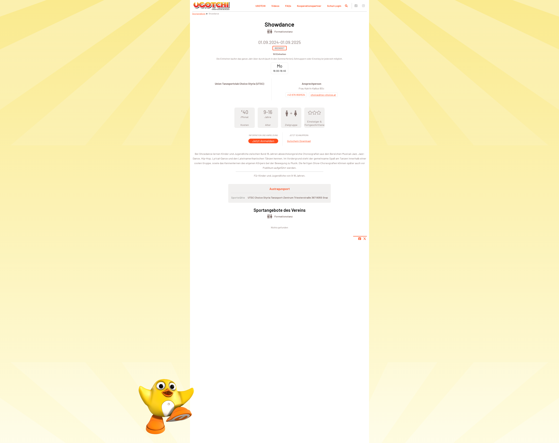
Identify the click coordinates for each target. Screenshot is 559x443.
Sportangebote (198, 13)
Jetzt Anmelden (263, 141)
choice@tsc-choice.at (323, 94)
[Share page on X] (364, 238)
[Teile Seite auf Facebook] (360, 238)
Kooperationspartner (309, 5)
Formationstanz (283, 31)
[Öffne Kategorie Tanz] (269, 31)
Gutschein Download (299, 141)
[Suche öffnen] (346, 5)
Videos (275, 5)
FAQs (288, 5)
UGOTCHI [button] (260, 5)
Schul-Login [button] (334, 5)
